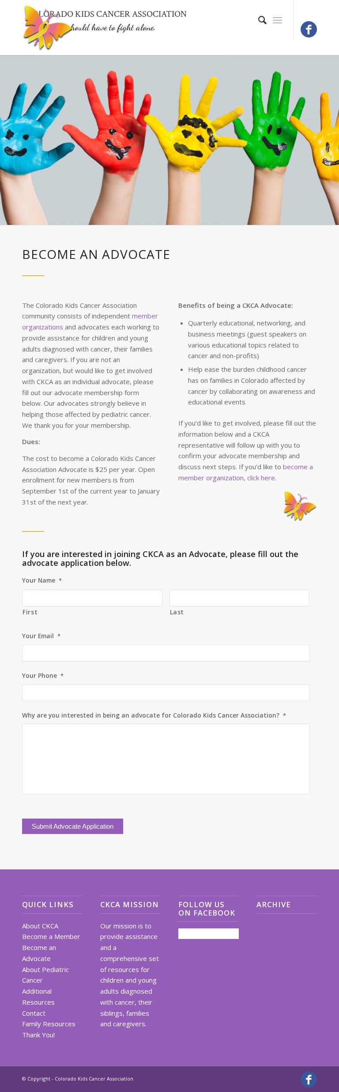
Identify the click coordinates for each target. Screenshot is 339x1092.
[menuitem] (258, 20)
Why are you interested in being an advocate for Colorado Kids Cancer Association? (154, 715)
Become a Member (51, 936)
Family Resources (48, 1023)
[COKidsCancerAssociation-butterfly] (49, 32)
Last (177, 612)
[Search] (258, 20)
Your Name (42, 580)
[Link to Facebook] (309, 29)
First (30, 612)
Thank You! (38, 1034)
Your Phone (43, 676)
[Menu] (277, 20)
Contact (33, 1013)
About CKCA (40, 925)
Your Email (41, 636)
